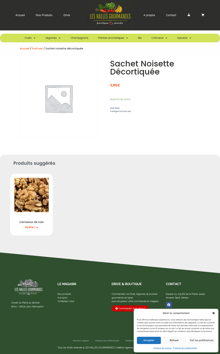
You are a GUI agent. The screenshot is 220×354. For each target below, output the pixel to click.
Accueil (20, 15)
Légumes (51, 38)
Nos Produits (44, 15)
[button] (213, 313)
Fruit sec (37, 48)
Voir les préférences (201, 340)
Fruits (28, 38)
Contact (171, 15)
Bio (140, 38)
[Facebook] (169, 305)
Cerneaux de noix (31, 222)
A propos (149, 15)
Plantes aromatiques (111, 38)
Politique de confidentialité (185, 348)
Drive (66, 15)
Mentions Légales (81, 341)
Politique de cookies (162, 348)
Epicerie (182, 38)
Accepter (148, 340)
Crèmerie (157, 38)
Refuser (174, 340)
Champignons (79, 38)
